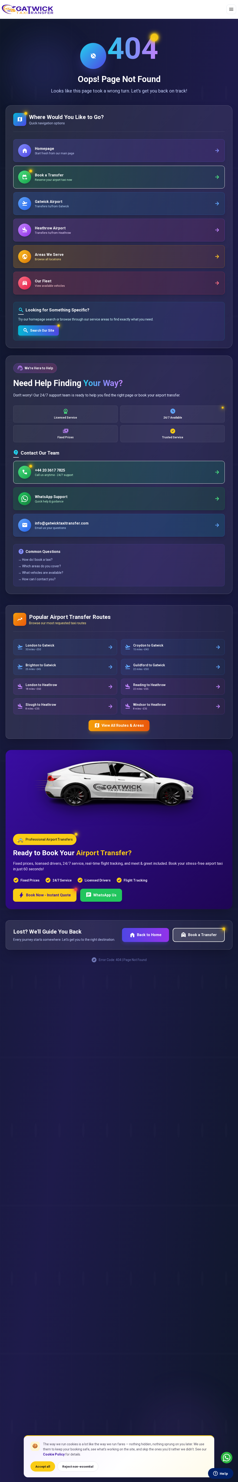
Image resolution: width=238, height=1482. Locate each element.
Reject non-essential (77, 1466)
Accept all (42, 1466)
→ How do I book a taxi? (35, 559)
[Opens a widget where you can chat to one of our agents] (220, 1474)
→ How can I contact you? (37, 579)
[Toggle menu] (231, 9)
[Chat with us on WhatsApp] (226, 1457)
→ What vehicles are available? (40, 572)
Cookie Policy (54, 1454)
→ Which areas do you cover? (39, 566)
